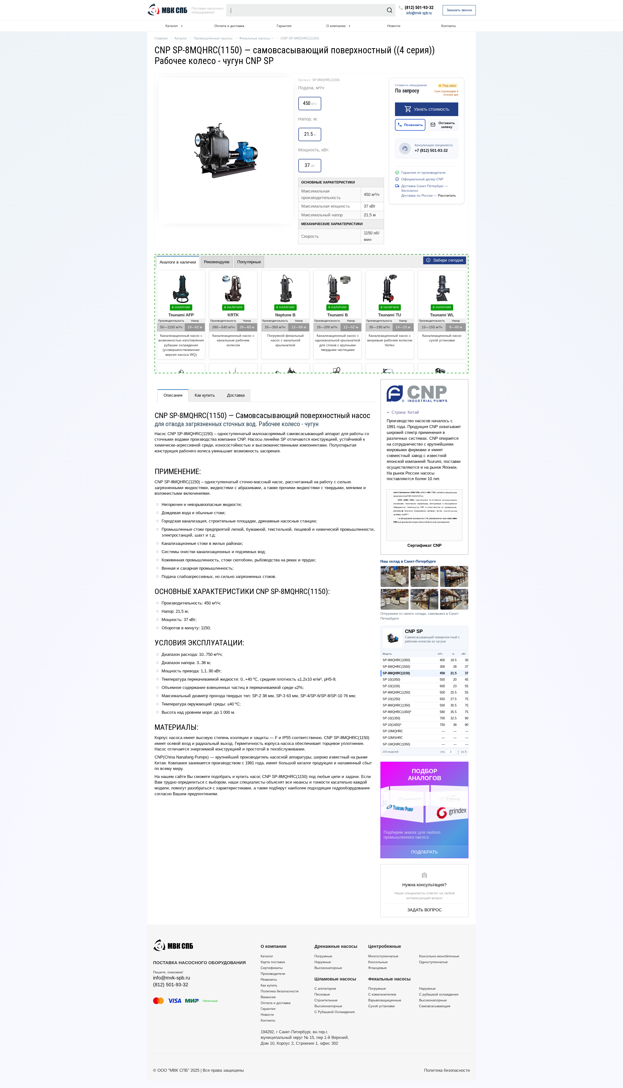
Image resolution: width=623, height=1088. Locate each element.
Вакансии (268, 997)
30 (466, 660)
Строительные (326, 1000)
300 (442, 666)
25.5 (453, 692)
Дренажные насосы (335, 946)
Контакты (448, 26)
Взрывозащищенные (384, 1000)
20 (455, 679)
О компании (273, 946)
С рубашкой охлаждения (438, 994)
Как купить (205, 395)
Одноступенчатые (433, 962)
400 (442, 660)
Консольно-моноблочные (439, 956)
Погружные (323, 956)
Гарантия (284, 26)
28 (455, 666)
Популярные (249, 262)
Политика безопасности (280, 991)
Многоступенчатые (383, 956)
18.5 (453, 660)
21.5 (453, 673)
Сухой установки (381, 1006)
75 (466, 699)
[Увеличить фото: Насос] (226, 151)
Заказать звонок (459, 10)
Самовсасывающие (434, 1006)
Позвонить (413, 125)
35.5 (453, 712)
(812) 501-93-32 (419, 7)
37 (466, 666)
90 (466, 718)
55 (466, 686)
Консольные (378, 962)
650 (442, 699)
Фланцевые (377, 968)
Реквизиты (269, 979)
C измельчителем (382, 994)
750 (442, 725)
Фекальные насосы (389, 979)
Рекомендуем (216, 262)
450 (442, 673)
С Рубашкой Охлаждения (334, 1012)
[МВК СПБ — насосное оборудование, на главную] (168, 10)
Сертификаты (272, 968)
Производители (273, 974)
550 (442, 679)
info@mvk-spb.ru (419, 13)
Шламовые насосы (335, 979)
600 (442, 686)
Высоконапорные (328, 968)
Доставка (236, 395)
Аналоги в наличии (178, 262)
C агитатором (325, 988)
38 (455, 725)
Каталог (267, 956)
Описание (173, 395)
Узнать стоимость (431, 109)
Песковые (322, 994)
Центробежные (384, 946)
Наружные (322, 962)
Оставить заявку (447, 124)
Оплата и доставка (229, 26)
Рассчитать (447, 195)
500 (442, 692)
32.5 (453, 718)
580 (442, 712)
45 (466, 679)
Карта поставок (273, 962)
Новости (393, 26)
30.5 (453, 705)
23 (455, 686)
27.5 (453, 699)
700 (442, 718)
